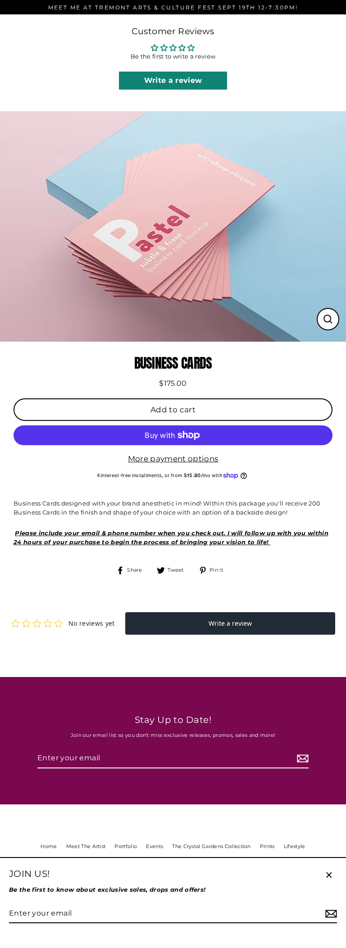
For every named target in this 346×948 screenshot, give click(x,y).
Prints (267, 846)
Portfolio (125, 846)
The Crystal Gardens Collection (211, 846)
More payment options (173, 458)
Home (49, 846)
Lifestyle (294, 846)
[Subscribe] (301, 758)
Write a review (173, 80)
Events (154, 846)
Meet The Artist (86, 846)
